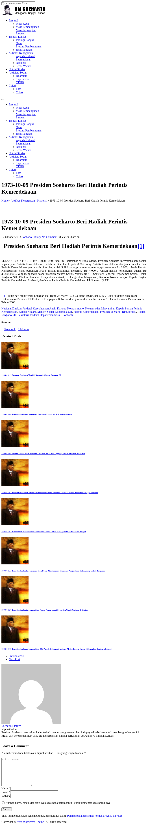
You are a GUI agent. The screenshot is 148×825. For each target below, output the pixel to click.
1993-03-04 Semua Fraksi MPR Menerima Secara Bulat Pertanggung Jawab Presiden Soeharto (43, 453)
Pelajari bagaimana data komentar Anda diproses (94, 815)
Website (5, 795)
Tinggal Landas (17, 36)
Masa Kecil (22, 23)
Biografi (13, 20)
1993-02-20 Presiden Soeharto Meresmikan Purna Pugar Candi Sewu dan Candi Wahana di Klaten (44, 610)
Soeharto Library (31, 236)
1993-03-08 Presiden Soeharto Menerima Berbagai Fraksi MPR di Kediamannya (36, 414)
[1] (141, 246)
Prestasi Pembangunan (29, 46)
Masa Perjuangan (26, 30)
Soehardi (68, 315)
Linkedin (23, 329)
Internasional (23, 59)
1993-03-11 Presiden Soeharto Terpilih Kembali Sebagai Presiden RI (31, 375)
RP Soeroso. (129, 311)
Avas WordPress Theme (30, 821)
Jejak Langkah (24, 49)
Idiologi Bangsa (25, 39)
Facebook (10, 329)
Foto (18, 88)
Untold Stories (17, 69)
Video (19, 92)
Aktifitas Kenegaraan (21, 53)
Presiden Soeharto (110, 311)
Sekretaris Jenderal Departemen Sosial (39, 315)
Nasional (21, 62)
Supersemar (22, 79)
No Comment (49, 236)
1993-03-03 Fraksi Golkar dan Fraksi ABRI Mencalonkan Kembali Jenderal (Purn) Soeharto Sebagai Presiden (49, 492)
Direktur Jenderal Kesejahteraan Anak (34, 308)
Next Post (14, 659)
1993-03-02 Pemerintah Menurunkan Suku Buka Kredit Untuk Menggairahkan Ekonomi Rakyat (43, 532)
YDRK (20, 82)
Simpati (20, 33)
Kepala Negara (27, 311)
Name (4, 788)
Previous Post (16, 656)
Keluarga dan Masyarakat (99, 308)
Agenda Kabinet (25, 56)
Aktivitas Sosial (18, 72)
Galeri (12, 85)
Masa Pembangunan (27, 26)
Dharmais (21, 75)
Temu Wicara (23, 66)
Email (4, 792)
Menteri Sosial (45, 311)
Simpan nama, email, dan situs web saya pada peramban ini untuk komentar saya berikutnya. (58, 802)
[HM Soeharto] (23, 14)
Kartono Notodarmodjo (70, 308)
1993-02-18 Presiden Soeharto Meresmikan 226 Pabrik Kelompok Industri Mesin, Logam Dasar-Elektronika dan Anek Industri (56, 649)
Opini (19, 43)
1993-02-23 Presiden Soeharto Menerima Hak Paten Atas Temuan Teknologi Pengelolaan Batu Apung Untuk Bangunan (53, 571)
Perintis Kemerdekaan (86, 311)
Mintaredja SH (63, 311)
